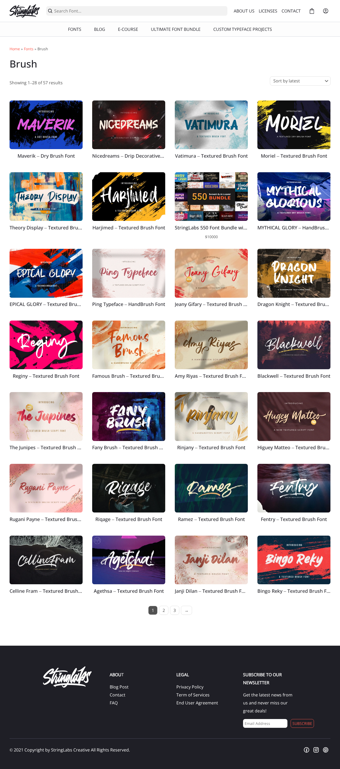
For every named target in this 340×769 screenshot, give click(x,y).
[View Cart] (312, 11)
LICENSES (268, 11)
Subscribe (302, 723)
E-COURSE (128, 29)
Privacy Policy (189, 687)
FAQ (114, 703)
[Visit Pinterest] (325, 750)
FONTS (74, 29)
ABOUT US (244, 11)
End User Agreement (197, 703)
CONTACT (291, 11)
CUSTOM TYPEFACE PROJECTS (242, 29)
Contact (117, 695)
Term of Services (193, 695)
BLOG (99, 29)
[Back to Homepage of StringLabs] (25, 11)
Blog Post (119, 687)
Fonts (28, 48)
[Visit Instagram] (316, 750)
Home (15, 48)
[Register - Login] (325, 11)
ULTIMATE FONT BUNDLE (176, 29)
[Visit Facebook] (306, 750)
